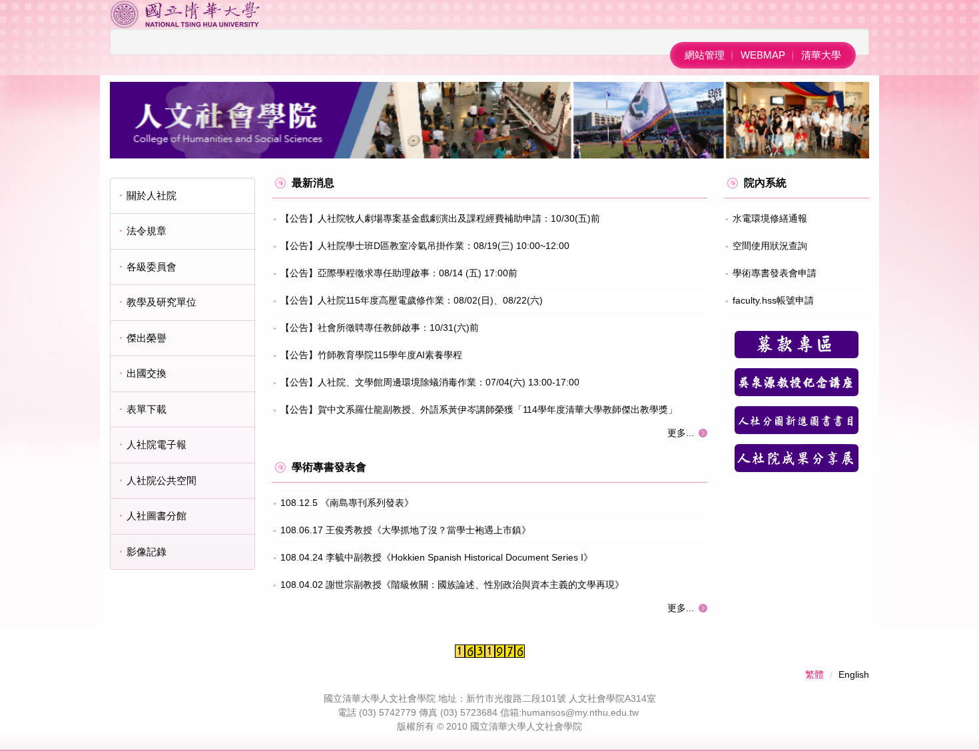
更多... (680, 432)
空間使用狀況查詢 (770, 245)
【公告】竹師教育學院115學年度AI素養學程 (371, 355)
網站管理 (705, 55)
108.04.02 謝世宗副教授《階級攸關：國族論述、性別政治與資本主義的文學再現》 (452, 584)
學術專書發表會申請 (774, 273)
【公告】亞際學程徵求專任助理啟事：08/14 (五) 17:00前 (398, 273)
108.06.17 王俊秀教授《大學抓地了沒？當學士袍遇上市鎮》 (405, 530)
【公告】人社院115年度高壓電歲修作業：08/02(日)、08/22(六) (411, 300)
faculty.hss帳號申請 (773, 300)
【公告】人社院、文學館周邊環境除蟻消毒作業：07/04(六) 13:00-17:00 (429, 382)
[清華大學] (185, 13)
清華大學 (821, 55)
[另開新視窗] (796, 382)
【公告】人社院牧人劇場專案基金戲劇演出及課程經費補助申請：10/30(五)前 (440, 218)
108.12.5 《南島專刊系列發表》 (347, 502)
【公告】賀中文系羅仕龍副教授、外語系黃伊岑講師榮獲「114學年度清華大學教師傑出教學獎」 (478, 409)
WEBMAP (763, 55)
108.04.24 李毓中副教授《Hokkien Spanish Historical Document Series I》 (436, 557)
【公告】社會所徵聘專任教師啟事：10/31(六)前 (379, 327)
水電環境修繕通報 (770, 218)
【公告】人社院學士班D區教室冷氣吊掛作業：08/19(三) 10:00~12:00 (424, 245)
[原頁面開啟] (796, 345)
